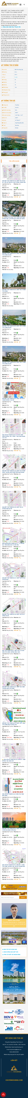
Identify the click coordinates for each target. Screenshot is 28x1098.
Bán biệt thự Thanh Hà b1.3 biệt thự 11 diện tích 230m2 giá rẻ (14, 363)
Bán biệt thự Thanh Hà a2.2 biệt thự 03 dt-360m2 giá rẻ (13, 615)
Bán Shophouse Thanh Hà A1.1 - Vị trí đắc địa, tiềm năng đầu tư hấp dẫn (13, 544)
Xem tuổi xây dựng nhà (10, 949)
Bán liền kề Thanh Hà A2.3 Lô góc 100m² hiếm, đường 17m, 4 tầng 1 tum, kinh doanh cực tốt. (13, 436)
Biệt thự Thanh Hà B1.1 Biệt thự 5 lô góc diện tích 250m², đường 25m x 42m (13, 651)
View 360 (16, 197)
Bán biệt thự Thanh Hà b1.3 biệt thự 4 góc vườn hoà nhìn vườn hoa (13, 829)
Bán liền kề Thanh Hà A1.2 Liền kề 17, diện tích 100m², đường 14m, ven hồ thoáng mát (13, 865)
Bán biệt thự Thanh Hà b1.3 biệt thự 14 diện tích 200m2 (14, 290)
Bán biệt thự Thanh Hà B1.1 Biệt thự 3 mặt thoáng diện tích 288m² (13, 687)
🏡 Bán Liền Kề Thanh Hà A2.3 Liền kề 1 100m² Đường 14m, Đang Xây (13, 760)
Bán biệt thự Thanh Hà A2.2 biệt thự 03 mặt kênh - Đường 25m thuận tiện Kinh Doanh (13, 471)
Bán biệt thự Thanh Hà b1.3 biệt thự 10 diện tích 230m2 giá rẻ (14, 254)
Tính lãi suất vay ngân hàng (12, 954)
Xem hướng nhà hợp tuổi (10, 952)
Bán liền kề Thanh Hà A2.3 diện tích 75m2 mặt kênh (13, 794)
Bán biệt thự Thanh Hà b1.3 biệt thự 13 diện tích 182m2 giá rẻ (14, 326)
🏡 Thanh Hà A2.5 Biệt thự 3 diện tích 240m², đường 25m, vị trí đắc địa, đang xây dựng (13, 217)
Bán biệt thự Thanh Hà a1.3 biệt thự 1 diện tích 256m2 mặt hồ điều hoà (13, 723)
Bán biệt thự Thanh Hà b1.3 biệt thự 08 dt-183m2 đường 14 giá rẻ (13, 399)
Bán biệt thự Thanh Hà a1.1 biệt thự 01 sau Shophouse (13, 578)
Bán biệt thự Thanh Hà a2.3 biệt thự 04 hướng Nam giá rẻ (12, 507)
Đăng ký (23, 897)
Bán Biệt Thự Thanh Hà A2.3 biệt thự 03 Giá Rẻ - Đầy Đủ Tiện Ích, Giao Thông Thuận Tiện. (14, 181)
